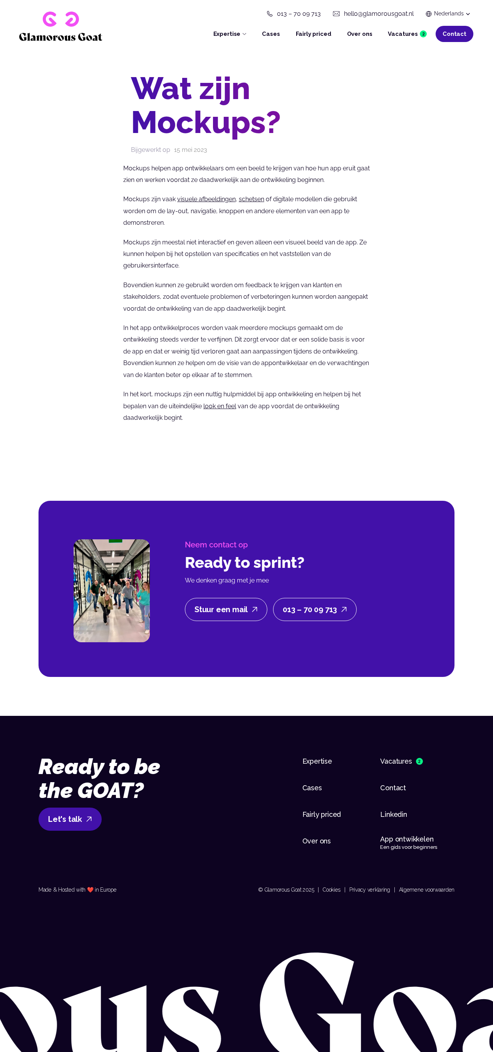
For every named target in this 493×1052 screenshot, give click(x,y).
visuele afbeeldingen (206, 199)
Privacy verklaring (369, 890)
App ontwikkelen (407, 839)
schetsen (251, 199)
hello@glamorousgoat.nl (379, 13)
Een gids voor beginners (408, 847)
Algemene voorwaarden (426, 890)
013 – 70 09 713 (299, 13)
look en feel (219, 406)
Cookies (331, 890)
